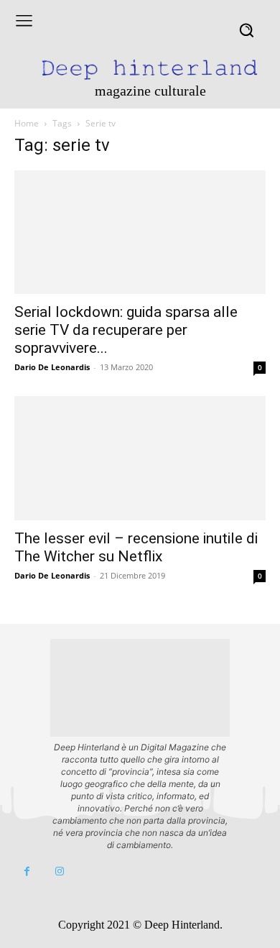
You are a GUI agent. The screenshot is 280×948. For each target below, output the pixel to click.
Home (26, 123)
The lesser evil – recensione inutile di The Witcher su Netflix (136, 547)
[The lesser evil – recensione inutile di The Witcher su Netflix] (140, 458)
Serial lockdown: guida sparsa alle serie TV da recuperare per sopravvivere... (126, 329)
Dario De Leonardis (52, 367)
